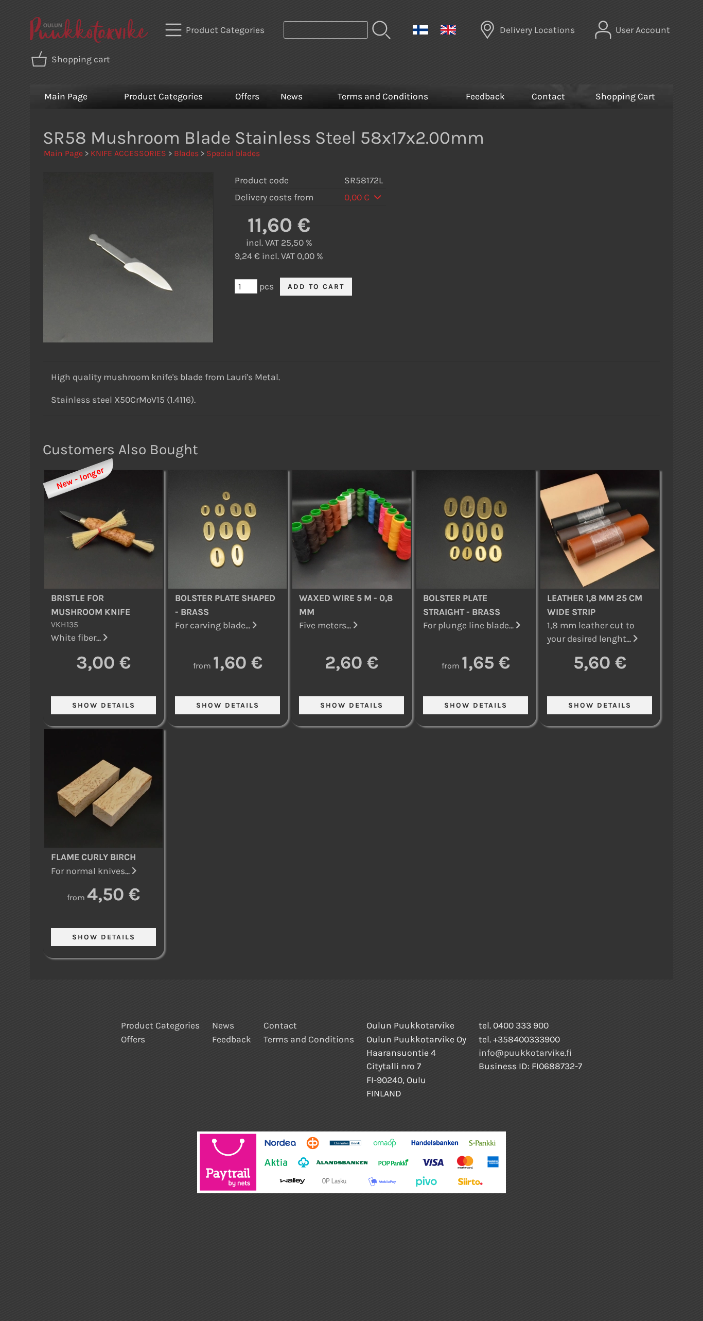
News (291, 96)
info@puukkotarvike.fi (525, 1053)
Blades (186, 153)
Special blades (233, 153)
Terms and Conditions (383, 96)
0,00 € (358, 197)
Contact (548, 96)
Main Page (65, 96)
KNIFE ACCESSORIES (128, 153)
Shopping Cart (625, 96)
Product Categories (163, 96)
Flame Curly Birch (93, 857)
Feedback (485, 96)
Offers (247, 96)
